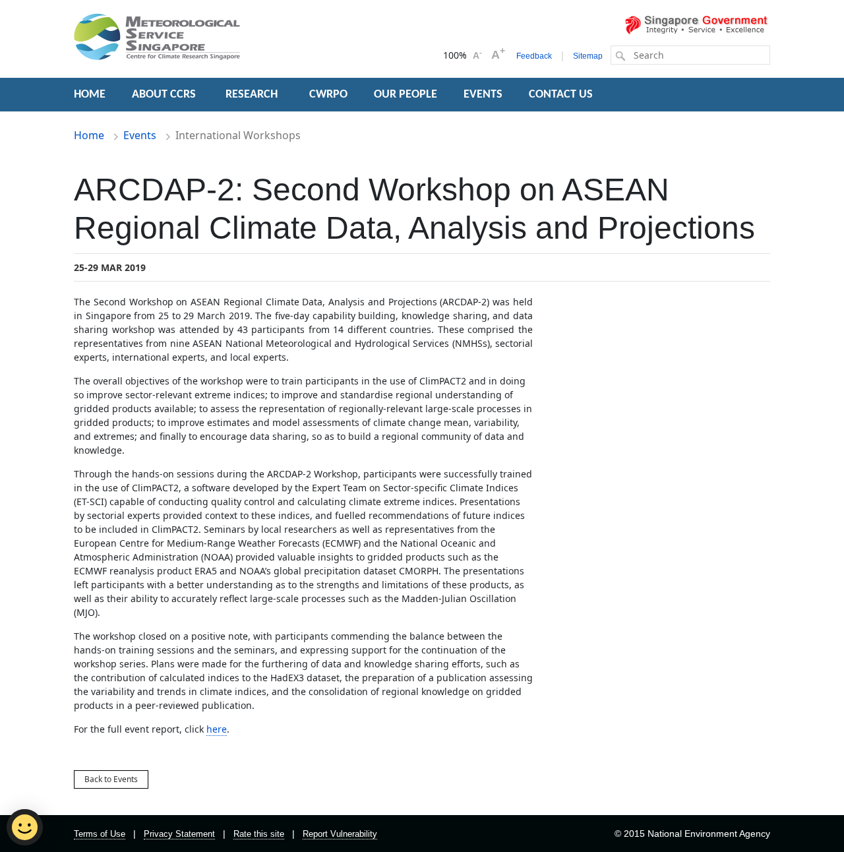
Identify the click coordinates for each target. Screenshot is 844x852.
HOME (90, 94)
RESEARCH (253, 94)
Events (139, 135)
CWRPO (328, 94)
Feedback (534, 56)
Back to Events (111, 779)
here (216, 729)
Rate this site (258, 834)
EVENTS (483, 94)
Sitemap (588, 56)
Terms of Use (99, 834)
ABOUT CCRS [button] (164, 94)
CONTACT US (561, 94)
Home (89, 135)
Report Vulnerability (340, 834)
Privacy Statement (179, 834)
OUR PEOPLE (405, 94)
